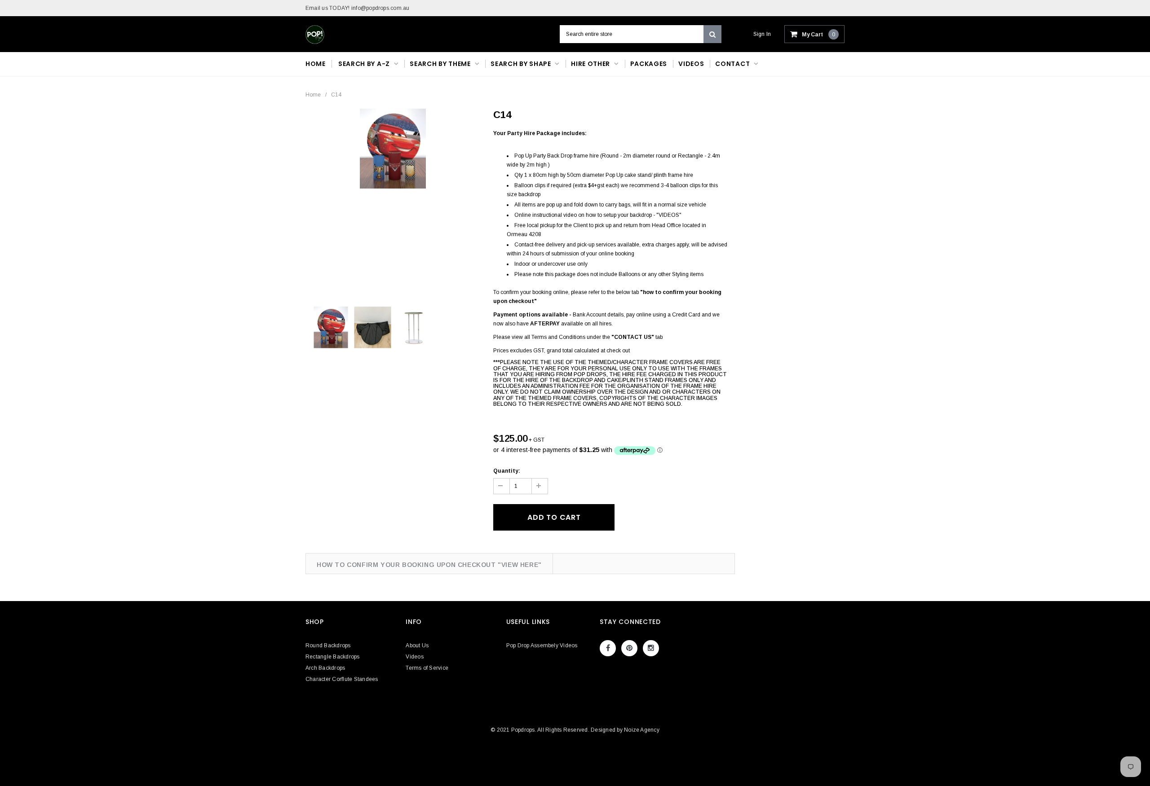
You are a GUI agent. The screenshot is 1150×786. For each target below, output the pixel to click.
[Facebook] (608, 648)
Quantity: (506, 471)
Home (313, 95)
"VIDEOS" (668, 215)
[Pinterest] (629, 648)
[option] (393, 149)
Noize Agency (641, 730)
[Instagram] (651, 648)
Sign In (762, 34)
